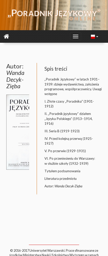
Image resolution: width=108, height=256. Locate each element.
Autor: (63, 186)
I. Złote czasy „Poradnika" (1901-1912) (69, 103)
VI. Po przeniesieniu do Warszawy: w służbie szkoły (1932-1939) (69, 160)
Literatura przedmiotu (60, 179)
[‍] (94, 36)
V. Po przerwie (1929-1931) (65, 151)
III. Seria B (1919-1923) (62, 131)
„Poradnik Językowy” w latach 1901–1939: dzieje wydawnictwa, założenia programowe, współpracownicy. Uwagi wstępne (73, 86)
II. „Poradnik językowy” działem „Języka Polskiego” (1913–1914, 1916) (68, 118)
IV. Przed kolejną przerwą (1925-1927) (68, 141)
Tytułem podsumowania (62, 171)
